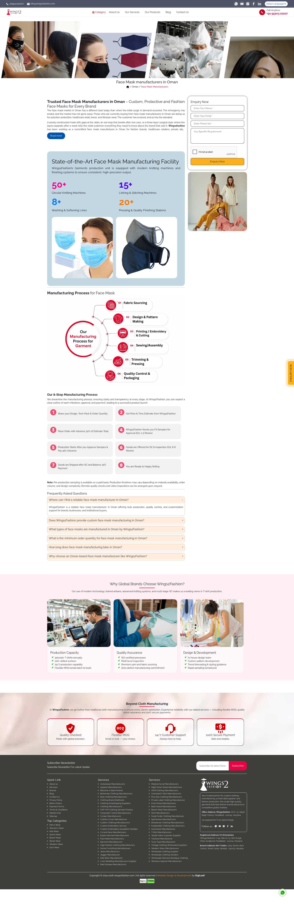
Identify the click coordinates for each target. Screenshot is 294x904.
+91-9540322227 (209, 820)
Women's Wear (56, 828)
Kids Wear (54, 831)
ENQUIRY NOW (290, 373)
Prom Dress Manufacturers (163, 803)
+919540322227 (16, 3)
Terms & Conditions (58, 810)
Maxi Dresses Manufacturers (113, 864)
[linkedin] (259, 4)
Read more (56, 135)
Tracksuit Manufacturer (162, 839)
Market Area (55, 813)
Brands (52, 790)
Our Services (132, 12)
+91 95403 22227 (277, 13)
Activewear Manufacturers (112, 784)
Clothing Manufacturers (111, 806)
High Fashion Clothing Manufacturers (117, 845)
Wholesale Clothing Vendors (164, 855)
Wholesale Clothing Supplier (164, 851)
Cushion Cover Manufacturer (113, 819)
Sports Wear (55, 834)
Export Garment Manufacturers (114, 835)
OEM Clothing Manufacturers (164, 790)
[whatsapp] (236, 4)
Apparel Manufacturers (111, 787)
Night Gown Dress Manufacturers (166, 787)
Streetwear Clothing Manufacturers (167, 822)
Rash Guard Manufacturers (163, 806)
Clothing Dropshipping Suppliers (115, 803)
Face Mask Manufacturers (112, 839)
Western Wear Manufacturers (165, 848)
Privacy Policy (55, 800)
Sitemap (53, 816)
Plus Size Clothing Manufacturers (166, 797)
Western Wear (56, 844)
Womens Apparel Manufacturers (166, 861)
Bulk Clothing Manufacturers (113, 797)
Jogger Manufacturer (110, 855)
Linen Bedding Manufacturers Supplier (118, 861)
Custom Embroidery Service (113, 826)
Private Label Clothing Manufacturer (168, 800)
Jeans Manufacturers (110, 851)
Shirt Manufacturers (160, 813)
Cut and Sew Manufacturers (113, 832)
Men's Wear (54, 825)
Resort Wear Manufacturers (164, 810)
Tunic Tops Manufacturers (163, 842)
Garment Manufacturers (111, 842)
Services (53, 787)
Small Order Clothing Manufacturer (167, 816)
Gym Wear (54, 847)
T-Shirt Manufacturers (161, 832)
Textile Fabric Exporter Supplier (166, 835)
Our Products (152, 12)
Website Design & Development (174, 875)
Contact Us (182, 12)
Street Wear (55, 841)
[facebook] (253, 4)
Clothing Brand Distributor (112, 800)
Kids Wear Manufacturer (111, 858)
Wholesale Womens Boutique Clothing (169, 858)
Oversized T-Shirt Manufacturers (166, 793)
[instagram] (248, 4)
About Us (114, 12)
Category (100, 12)
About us (53, 784)
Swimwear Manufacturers (163, 829)
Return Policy (55, 803)
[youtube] (242, 4)
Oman (135, 86)
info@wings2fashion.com (42, 3)
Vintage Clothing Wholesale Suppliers (169, 845)
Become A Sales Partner (111, 790)
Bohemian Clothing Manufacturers (116, 793)
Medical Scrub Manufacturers (165, 784)
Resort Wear (55, 838)
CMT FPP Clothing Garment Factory (116, 810)
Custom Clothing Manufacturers (115, 822)
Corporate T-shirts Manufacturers (115, 813)
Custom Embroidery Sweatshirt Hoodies (119, 829)
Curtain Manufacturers (110, 816)
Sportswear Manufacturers (163, 819)
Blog (168, 12)
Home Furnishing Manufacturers (115, 848)
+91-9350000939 (226, 820)
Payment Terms (56, 806)
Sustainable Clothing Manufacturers (168, 826)
